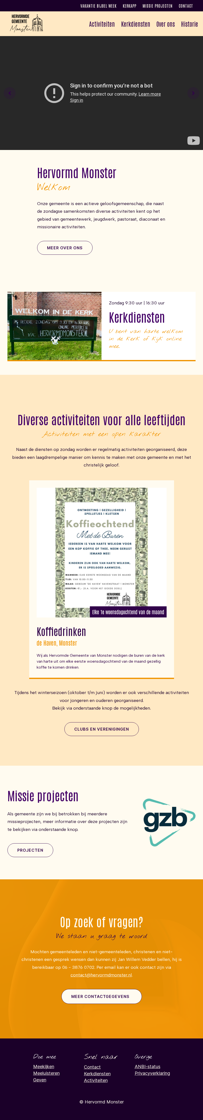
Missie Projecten (158, 5)
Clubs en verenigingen (101, 729)
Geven (39, 1079)
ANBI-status (147, 1066)
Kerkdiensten (135, 23)
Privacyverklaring (152, 1073)
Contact (186, 5)
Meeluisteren (46, 1073)
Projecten (30, 850)
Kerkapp (129, 5)
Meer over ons (65, 247)
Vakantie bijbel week (98, 5)
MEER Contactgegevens (100, 996)
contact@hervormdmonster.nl (101, 975)
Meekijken (43, 1066)
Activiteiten (96, 1080)
